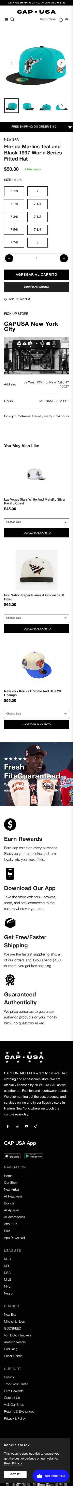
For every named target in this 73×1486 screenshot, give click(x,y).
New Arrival (11, 1189)
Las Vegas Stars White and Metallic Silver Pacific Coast (34, 501)
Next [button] (61, 63)
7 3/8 (14, 217)
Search (9, 1377)
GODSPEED (12, 1328)
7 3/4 (37, 229)
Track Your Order (16, 1384)
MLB (7, 1259)
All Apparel (11, 1210)
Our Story (10, 1182)
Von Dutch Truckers (17, 1335)
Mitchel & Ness (14, 1321)
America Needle (15, 1342)
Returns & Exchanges (19, 1411)
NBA (7, 1273)
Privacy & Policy (15, 1418)
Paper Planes (13, 1356)
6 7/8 (14, 191)
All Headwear (13, 1196)
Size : (13, 180)
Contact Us (12, 1398)
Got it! (15, 1474)
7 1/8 (14, 204)
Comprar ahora (36, 287)
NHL (7, 1286)
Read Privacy (13, 1463)
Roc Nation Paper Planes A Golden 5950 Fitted (34, 597)
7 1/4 (37, 204)
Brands (9, 1203)
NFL (7, 1266)
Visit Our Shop (14, 1404)
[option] (36, 61)
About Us (10, 1224)
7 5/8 (14, 229)
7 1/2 (37, 217)
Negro (8, 1293)
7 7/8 (14, 242)
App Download (14, 1238)
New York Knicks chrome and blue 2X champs (32, 693)
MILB (8, 1279)
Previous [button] (11, 63)
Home (8, 1176)
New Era (11, 139)
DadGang (10, 1349)
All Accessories (14, 1217)
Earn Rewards (14, 1391)
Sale (7, 1231)
